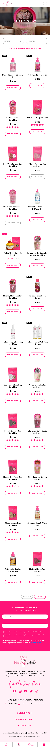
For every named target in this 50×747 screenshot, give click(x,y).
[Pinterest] (36, 691)
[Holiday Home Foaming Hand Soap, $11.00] (12, 330)
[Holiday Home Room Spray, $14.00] (37, 284)
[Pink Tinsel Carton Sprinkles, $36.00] (12, 106)
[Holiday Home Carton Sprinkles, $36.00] (12, 284)
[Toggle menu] (44, 744)
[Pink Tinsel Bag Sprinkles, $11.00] (37, 106)
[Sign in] (6, 744)
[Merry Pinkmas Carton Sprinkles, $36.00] (12, 195)
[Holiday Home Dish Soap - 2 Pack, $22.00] (37, 330)
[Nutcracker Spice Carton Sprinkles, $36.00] (37, 420)
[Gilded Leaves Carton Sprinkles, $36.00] (37, 466)
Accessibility (44, 733)
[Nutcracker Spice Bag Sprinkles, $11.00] (12, 466)
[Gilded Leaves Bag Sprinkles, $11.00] (12, 512)
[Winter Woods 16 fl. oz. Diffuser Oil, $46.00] (37, 195)
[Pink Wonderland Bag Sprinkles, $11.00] (12, 153)
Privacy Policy (35, 643)
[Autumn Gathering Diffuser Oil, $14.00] (12, 558)
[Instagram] (20, 691)
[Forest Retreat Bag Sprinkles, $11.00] (12, 420)
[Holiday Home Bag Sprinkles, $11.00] (37, 558)
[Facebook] (14, 691)
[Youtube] (25, 691)
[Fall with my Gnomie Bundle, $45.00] (12, 242)
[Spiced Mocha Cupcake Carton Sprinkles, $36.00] (37, 242)
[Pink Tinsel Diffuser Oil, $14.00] (37, 63)
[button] (12, 41)
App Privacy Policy (32, 733)
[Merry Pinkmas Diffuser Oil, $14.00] (12, 63)
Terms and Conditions (9, 733)
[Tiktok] (31, 691)
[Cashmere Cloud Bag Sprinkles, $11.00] (12, 373)
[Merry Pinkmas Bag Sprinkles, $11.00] (37, 153)
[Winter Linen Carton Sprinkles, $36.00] (37, 373)
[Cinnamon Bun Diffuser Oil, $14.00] (37, 512)
